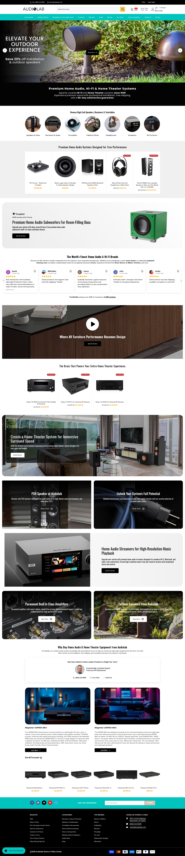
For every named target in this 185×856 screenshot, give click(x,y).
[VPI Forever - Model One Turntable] (38, 166)
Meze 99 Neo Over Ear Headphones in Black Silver (119, 184)
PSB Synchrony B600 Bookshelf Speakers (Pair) (92, 184)
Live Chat (94, 677)
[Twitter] (56, 802)
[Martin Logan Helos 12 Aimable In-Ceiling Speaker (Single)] (65, 166)
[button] (181, 280)
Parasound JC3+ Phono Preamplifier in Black (81, 788)
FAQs (143, 2)
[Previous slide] (5, 50)
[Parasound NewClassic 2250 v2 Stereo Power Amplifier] (35, 773)
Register (163, 7)
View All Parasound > (36, 757)
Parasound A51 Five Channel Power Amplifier (127, 788)
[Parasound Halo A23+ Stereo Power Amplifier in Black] (104, 773)
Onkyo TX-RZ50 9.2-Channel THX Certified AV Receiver (41, 403)
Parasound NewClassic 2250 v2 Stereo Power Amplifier (36, 788)
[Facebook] (32, 802)
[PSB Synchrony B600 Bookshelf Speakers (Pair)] (92, 166)
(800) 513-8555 (40, 2)
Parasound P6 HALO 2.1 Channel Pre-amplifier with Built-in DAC (59, 788)
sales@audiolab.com (55, 2)
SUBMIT (149, 803)
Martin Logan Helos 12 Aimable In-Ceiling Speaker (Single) (65, 184)
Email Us (107, 677)
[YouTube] (50, 802)
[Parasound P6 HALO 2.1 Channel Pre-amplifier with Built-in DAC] (58, 773)
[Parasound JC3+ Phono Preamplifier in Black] (81, 773)
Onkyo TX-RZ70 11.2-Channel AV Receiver (75, 402)
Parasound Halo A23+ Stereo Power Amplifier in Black (104, 788)
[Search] (90, 9)
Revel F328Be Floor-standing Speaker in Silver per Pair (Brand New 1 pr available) (147, 185)
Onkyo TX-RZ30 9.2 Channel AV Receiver (109, 402)
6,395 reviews (110, 297)
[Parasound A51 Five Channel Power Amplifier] (126, 773)
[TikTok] (44, 802)
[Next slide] (180, 50)
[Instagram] (38, 802)
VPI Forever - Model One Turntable (37, 184)
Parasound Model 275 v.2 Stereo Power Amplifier (150, 788)
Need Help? (151, 2)
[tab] (89, 77)
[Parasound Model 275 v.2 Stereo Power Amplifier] (149, 773)
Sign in (156, 8)
